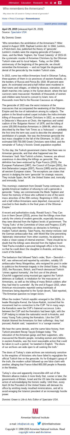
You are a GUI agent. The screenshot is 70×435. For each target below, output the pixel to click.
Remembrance (33, 19)
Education (26, 3)
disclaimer (45, 432)
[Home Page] (55, 3)
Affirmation (14, 3)
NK (46, 3)
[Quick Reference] (51, 3)
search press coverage (56, 24)
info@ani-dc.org (25, 424)
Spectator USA (19, 32)
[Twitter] (39, 424)
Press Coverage (17, 19)
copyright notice (27, 432)
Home (4, 19)
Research (38, 3)
